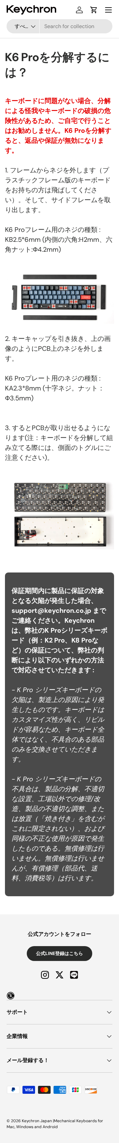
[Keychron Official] (10, 995)
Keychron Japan (37, 1121)
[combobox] (59, 26)
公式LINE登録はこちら (59, 953)
